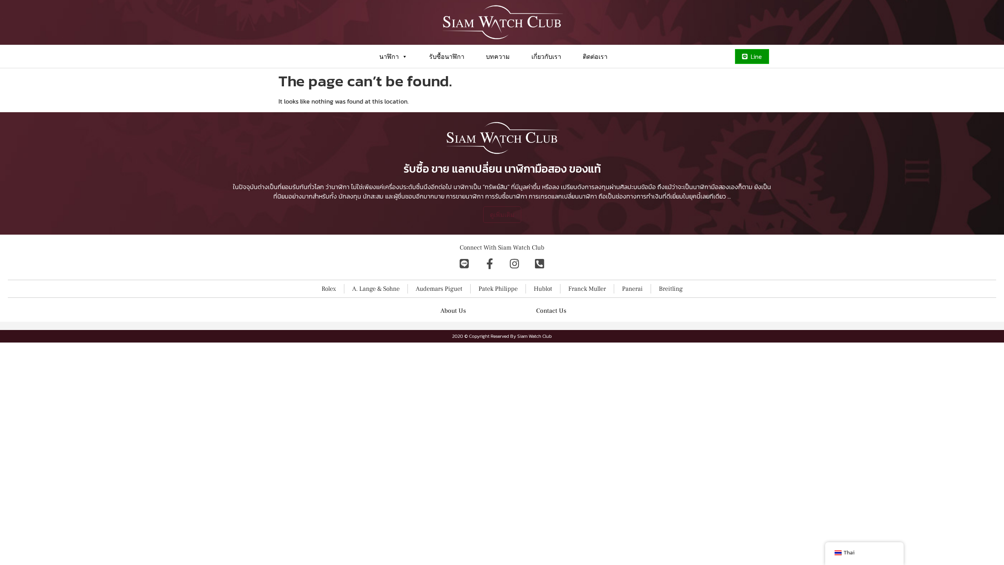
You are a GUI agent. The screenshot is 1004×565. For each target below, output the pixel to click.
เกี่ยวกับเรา (546, 56)
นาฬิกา (389, 56)
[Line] (464, 263)
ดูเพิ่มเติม (502, 214)
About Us (453, 311)
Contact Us (551, 311)
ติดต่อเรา (595, 56)
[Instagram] (514, 263)
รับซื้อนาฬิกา (446, 56)
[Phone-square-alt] (539, 263)
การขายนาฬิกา (465, 196)
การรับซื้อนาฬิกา (506, 196)
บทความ (498, 56)
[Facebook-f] (489, 263)
